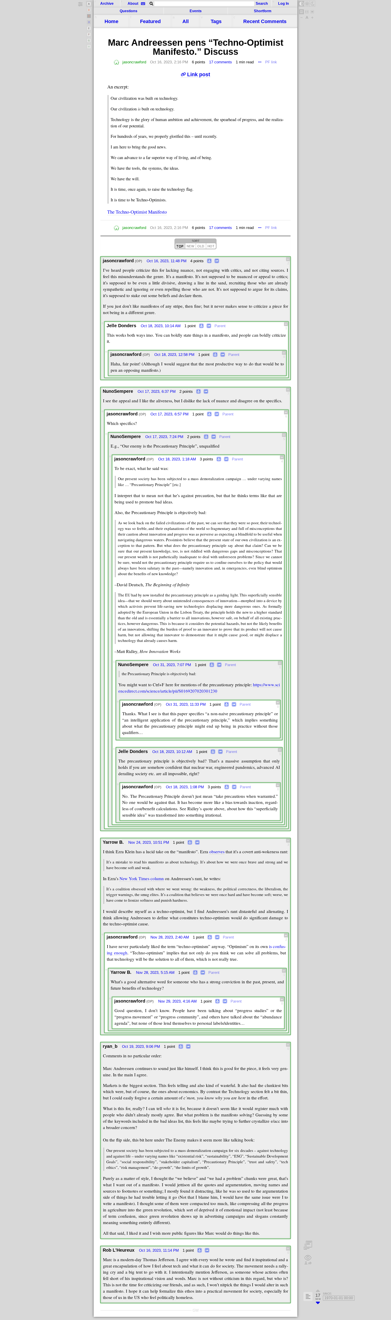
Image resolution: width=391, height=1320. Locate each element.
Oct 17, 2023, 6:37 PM (157, 391)
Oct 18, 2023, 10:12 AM (172, 752)
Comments (264, 21)
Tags (216, 21)
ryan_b (110, 1046)
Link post (198, 74)
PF (271, 62)
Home (111, 21)
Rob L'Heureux (118, 1250)
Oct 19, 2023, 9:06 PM (141, 1046)
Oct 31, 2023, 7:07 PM (172, 665)
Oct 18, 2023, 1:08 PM (185, 787)
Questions (128, 11)
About (133, 3)
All (185, 21)
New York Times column (141, 878)
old (200, 246)
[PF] (217, 261)
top (180, 246)
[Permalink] (209, 261)
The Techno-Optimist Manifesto (137, 212)
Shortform (262, 11)
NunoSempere (118, 391)
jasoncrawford (134, 62)
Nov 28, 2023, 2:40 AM (169, 937)
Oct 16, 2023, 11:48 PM (166, 261)
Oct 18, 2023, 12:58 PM (174, 355)
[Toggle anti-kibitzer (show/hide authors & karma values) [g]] (307, 1260)
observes (216, 851)
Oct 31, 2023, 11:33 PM (186, 704)
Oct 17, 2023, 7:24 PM (164, 437)
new (190, 246)
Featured (150, 21)
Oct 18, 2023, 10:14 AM (161, 326)
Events (196, 11)
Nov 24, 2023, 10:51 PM (148, 842)
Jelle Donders (121, 325)
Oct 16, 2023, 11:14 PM (159, 1250)
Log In (283, 3)
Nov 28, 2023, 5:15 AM (155, 972)
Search (262, 3)
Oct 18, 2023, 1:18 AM (177, 459)
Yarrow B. (113, 842)
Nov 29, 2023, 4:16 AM (177, 1001)
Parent (220, 326)
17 (220, 62)
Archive (107, 3)
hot (211, 246)
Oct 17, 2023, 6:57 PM (169, 414)
